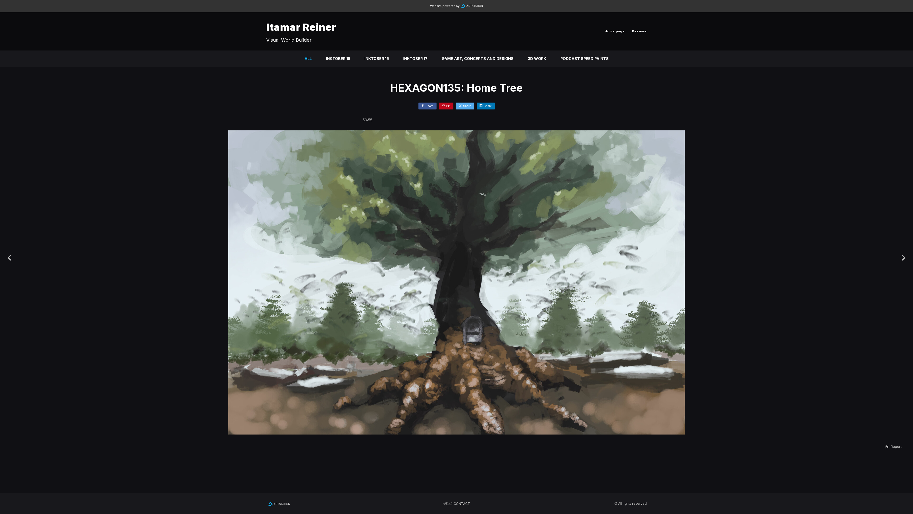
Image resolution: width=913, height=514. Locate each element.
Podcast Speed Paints (584, 58)
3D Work (537, 58)
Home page (615, 31)
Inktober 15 (338, 58)
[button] (893, 446)
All (308, 58)
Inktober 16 (376, 58)
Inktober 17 (415, 58)
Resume (639, 31)
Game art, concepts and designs (478, 58)
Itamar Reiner (301, 27)
